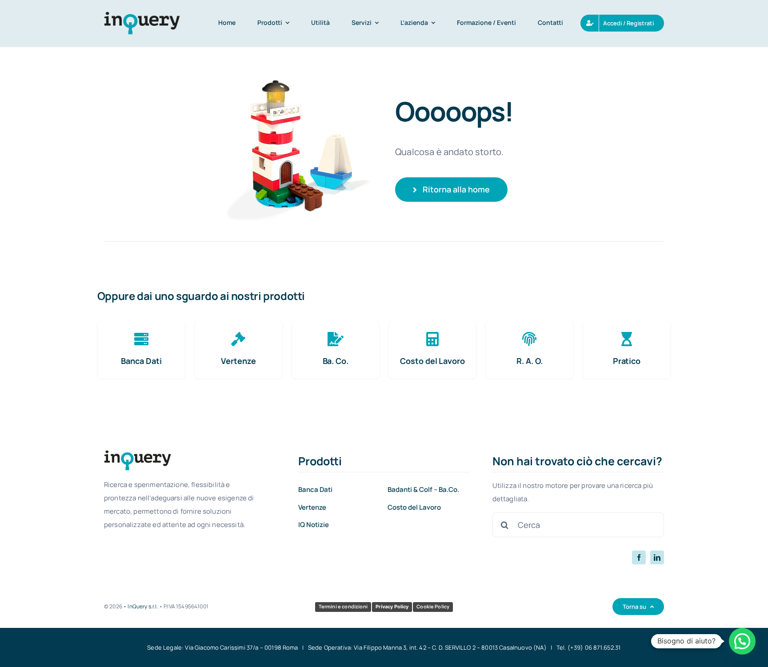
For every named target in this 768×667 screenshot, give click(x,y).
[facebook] (639, 557)
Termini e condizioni (343, 606)
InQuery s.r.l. (143, 606)
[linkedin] (657, 557)
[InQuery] (142, 16)
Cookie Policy (432, 606)
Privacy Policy (392, 606)
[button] (742, 641)
